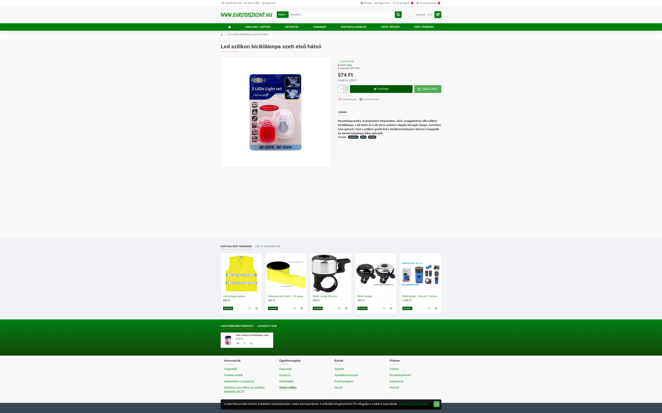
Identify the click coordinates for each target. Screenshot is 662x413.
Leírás (342, 112)
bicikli (372, 137)
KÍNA (349, 65)
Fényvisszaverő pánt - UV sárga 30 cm (287, 296)
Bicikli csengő (365, 296)
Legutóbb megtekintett (237, 326)
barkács (353, 137)
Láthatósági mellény (234, 296)
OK (436, 404)
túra (363, 137)
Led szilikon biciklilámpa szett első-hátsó (254, 335)
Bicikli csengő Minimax (325, 296)
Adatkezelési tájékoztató (413, 403)
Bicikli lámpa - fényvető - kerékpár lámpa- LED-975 (421, 296)
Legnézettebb (267, 326)
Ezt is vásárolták (267, 246)
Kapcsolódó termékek (236, 246)
